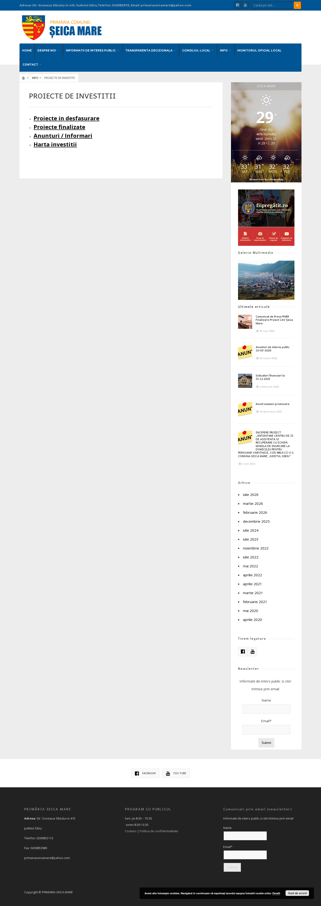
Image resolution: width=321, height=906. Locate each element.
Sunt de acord (297, 893)
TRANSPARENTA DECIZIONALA (148, 50)
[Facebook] (237, 5)
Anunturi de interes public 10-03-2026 (273, 349)
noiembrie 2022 (256, 548)
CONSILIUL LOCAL (196, 50)
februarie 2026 (255, 512)
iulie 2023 (250, 539)
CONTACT (30, 64)
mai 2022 (250, 566)
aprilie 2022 (252, 575)
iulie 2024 (250, 530)
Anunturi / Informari (63, 135)
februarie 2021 (255, 601)
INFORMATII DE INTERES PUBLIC (91, 50)
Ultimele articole (254, 306)
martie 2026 (253, 503)
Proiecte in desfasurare (66, 118)
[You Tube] (245, 5)
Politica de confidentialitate (159, 831)
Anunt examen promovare (273, 403)
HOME (27, 50)
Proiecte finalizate (59, 127)
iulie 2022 (250, 557)
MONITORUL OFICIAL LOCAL (259, 50)
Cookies (131, 831)
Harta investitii (55, 144)
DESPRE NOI (46, 50)
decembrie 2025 (256, 521)
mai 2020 (250, 610)
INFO (224, 50)
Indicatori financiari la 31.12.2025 (270, 377)
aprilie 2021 (252, 583)
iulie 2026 (250, 494)
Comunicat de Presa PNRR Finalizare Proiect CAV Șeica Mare (274, 320)
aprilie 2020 (252, 619)
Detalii (276, 893)
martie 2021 (253, 592)
